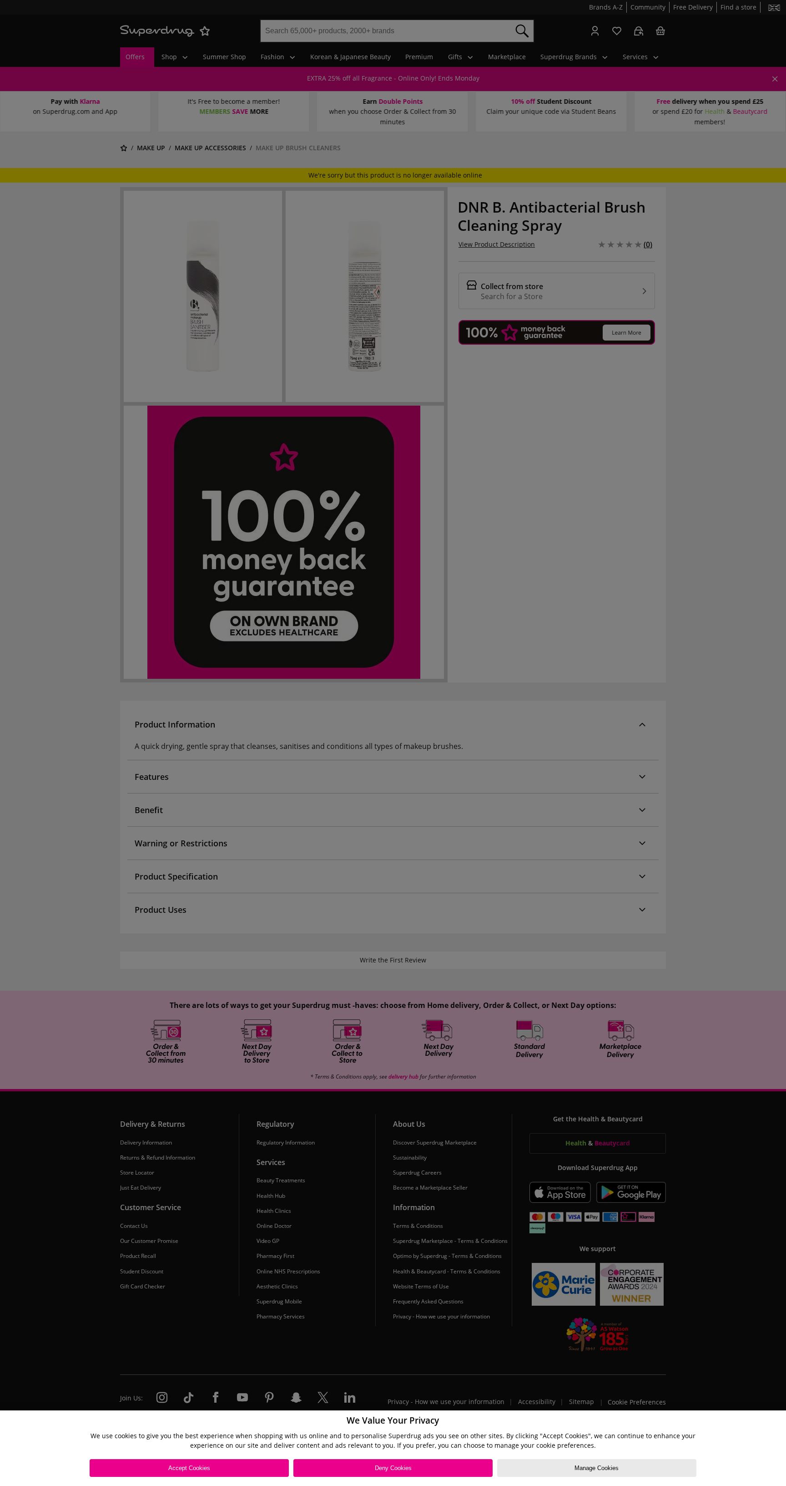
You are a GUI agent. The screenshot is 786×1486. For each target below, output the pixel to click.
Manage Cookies (596, 1468)
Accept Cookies (189, 1468)
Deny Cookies (393, 1468)
